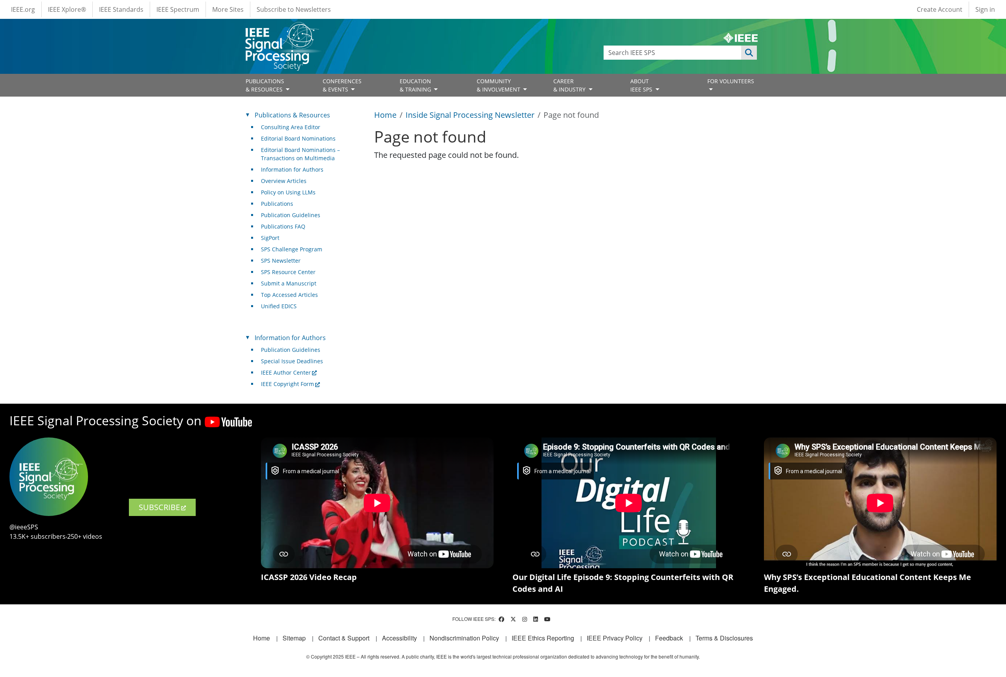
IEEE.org (23, 9)
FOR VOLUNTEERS (730, 81)
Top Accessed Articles (289, 294)
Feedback (669, 637)
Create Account (939, 9)
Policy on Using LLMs (288, 192)
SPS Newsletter (281, 260)
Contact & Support (343, 637)
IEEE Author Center (286, 372)
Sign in (985, 9)
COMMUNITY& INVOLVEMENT (499, 85)
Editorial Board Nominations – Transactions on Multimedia (300, 154)
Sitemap (294, 637)
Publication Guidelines (290, 215)
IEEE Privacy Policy (615, 637)
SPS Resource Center (288, 272)
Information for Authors (292, 169)
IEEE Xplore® (67, 9)
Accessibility (399, 637)
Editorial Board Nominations (298, 138)
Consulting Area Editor (290, 127)
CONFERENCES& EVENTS (342, 85)
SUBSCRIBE (159, 507)
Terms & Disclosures (724, 637)
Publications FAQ (283, 226)
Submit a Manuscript (288, 283)
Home (385, 115)
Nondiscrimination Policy (464, 637)
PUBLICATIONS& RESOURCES (265, 85)
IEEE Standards (121, 9)
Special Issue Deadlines (292, 361)
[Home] (281, 29)
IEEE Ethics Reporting (543, 637)
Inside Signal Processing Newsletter (470, 115)
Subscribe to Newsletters (294, 9)
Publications (277, 203)
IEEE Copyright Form (287, 384)
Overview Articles (284, 181)
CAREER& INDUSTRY (570, 85)
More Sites (228, 9)
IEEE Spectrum (177, 9)
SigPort (270, 238)
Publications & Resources (292, 115)
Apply (749, 53)
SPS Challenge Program (291, 249)
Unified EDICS (279, 306)
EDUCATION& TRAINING (416, 85)
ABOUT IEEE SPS (642, 85)
